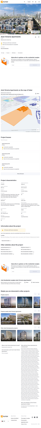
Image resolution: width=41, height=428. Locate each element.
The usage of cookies (25, 418)
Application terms (24, 422)
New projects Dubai (4, 94)
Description (20, 52)
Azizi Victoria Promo (6, 251)
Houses (8, 52)
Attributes (14, 52)
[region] (20, 114)
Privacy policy (24, 420)
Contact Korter (14, 420)
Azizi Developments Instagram (27, 251)
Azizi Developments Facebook (6, 253)
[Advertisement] (20, 77)
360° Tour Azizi (25, 249)
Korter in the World (14, 418)
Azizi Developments (4, 48)
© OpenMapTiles (28, 131)
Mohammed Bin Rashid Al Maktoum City (16, 94)
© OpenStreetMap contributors (35, 131)
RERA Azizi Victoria (25, 247)
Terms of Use (24, 424)
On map (2, 52)
